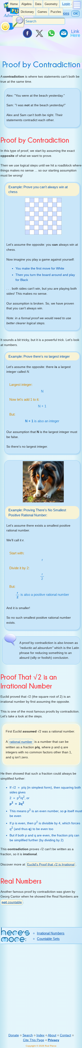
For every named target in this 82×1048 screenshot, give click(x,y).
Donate (13, 1035)
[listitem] (14, 4)
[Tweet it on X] (39, 33)
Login (66, 3)
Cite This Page (33, 1040)
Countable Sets (48, 939)
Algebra (26, 4)
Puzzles (56, 12)
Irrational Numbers (50, 933)
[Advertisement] (41, 988)
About (52, 1035)
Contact (65, 1035)
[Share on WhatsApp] (51, 33)
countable (12, 902)
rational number (21, 741)
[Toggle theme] (1, 25)
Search (28, 1035)
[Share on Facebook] (27, 33)
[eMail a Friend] (63, 33)
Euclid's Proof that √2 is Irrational (50, 864)
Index (40, 1035)
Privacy (53, 1040)
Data (38, 4)
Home (14, 4)
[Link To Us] (75, 33)
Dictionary (27, 12)
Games (42, 12)
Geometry (51, 4)
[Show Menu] (76, 8)
